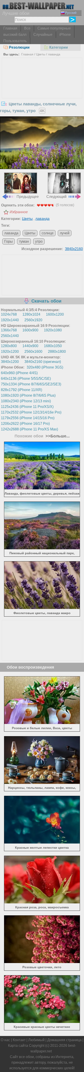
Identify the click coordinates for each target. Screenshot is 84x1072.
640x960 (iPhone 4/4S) (19, 373)
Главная (10, 28)
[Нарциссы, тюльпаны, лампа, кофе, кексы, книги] (42, 783)
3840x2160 (74, 249)
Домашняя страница (64, 1040)
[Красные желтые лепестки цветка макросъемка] (42, 842)
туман (24, 241)
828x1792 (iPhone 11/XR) (21, 390)
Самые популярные (54, 28)
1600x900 (30, 330)
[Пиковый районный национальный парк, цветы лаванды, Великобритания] (42, 548)
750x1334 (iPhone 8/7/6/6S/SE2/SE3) (31, 384)
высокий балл (14, 34)
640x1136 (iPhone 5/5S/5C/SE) (26, 378)
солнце (48, 233)
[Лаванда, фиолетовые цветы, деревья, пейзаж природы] (42, 488)
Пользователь (15, 41)
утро (39, 241)
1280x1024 (31, 314)
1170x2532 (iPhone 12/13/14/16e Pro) (31, 412)
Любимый (36, 1040)
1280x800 (9, 346)
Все (27, 28)
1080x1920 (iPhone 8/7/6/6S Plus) (28, 395)
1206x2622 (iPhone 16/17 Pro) (25, 423)
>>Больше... (57, 436)
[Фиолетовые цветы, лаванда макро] (42, 608)
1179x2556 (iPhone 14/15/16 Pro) (27, 418)
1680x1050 (53, 346)
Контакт (19, 1040)
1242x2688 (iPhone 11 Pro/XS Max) (29, 429)
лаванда (54, 54)
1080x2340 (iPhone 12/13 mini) (26, 401)
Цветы (40, 54)
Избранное (19, 212)
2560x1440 (10, 336)
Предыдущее (28, 196)
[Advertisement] (42, 91)
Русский (70, 12)
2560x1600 (33, 351)
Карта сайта (18, 1045)
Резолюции (19, 47)
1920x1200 (10, 351)
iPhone (65, 34)
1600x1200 (55, 314)
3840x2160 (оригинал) (42, 362)
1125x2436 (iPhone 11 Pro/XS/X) (27, 407)
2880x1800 (57, 351)
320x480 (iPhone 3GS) (45, 367)
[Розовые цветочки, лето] (42, 962)
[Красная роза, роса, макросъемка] (42, 902)
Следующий (56, 196)
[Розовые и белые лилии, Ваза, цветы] (42, 723)
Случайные (42, 34)
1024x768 (9, 314)
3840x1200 (10, 362)
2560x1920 (33, 320)
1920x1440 (10, 320)
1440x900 (30, 346)
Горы (8, 241)
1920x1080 (53, 330)
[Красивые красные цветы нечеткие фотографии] (42, 1022)
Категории (58, 47)
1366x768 (9, 330)
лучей (64, 233)
